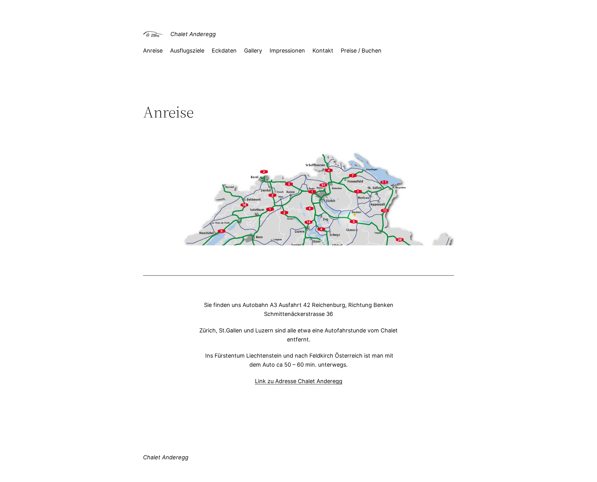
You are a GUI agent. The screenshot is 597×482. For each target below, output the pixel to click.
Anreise (153, 50)
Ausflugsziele (187, 50)
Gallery (253, 50)
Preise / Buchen (361, 50)
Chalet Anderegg (193, 34)
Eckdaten (224, 50)
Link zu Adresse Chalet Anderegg (298, 381)
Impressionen (287, 50)
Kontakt (322, 50)
